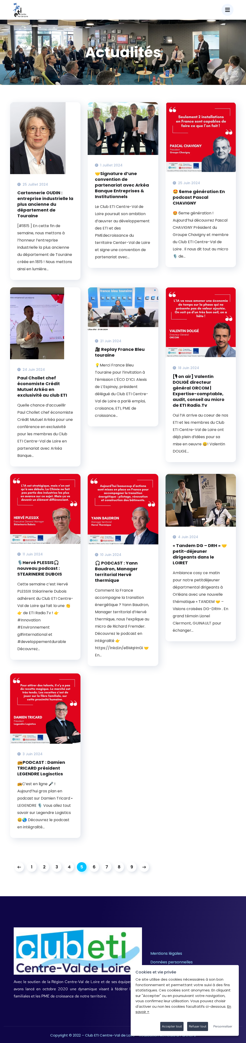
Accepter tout (172, 1026)
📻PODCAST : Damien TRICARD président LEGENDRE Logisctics (41, 768)
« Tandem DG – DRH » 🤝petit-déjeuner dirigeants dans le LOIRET (200, 554)
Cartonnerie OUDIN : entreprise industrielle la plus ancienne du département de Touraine (45, 204)
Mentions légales (166, 953)
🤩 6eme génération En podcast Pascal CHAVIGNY (199, 197)
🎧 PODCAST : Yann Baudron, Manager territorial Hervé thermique (116, 571)
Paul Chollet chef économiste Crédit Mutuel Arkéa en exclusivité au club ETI (42, 386)
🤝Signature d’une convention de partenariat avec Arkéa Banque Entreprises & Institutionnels (122, 185)
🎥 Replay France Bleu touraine (120, 352)
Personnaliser (222, 1026)
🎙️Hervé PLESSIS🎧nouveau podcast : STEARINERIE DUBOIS (39, 568)
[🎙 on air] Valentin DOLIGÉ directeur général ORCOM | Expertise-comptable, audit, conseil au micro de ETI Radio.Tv (198, 391)
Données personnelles (171, 962)
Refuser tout (197, 1026)
